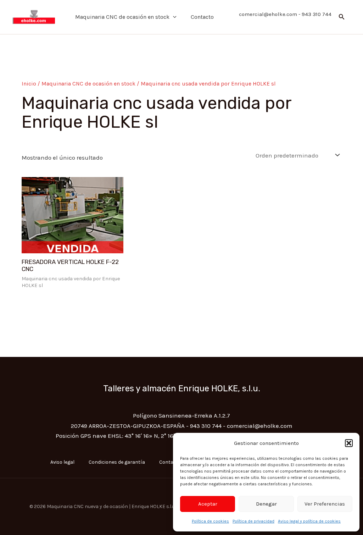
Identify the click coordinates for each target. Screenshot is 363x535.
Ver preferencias (325, 504)
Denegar (266, 504)
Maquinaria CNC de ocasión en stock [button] (122, 16)
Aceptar (207, 504)
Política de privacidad (253, 521)
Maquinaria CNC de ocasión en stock (88, 84)
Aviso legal (62, 462)
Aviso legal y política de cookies (309, 521)
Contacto (202, 16)
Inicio (29, 84)
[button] (348, 443)
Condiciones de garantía (117, 462)
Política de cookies (210, 521)
